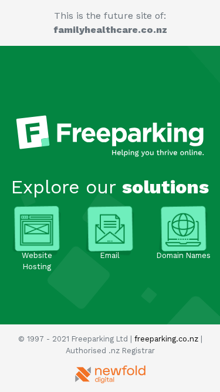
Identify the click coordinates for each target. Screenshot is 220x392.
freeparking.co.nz (166, 338)
